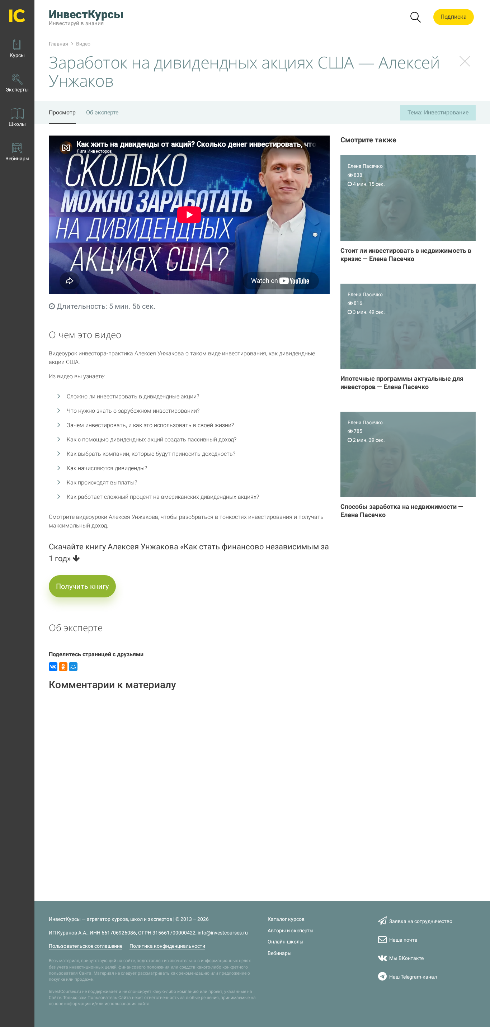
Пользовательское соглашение (85, 946)
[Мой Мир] (73, 666)
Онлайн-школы (285, 942)
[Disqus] (189, 787)
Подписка (453, 16)
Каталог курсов (286, 919)
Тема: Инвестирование (437, 112)
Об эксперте (102, 112)
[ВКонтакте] (53, 666)
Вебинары (280, 953)
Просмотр (62, 112)
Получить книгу (82, 586)
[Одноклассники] (63, 666)
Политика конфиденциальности (167, 946)
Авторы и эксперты (291, 931)
